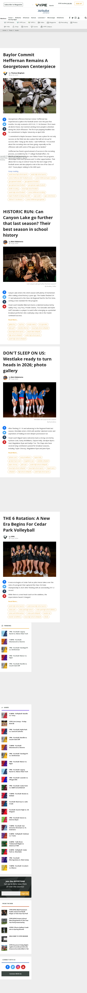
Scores (35, 27)
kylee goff (12, 328)
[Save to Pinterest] (4, 306)
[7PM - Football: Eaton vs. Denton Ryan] (4, 819)
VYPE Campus (47, 27)
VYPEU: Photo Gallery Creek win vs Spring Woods (18, 928)
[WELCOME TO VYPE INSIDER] (4, 939)
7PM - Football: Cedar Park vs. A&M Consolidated (18, 787)
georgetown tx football (32, 181)
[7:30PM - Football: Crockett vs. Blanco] (4, 867)
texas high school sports (16, 331)
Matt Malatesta (17, 242)
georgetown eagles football (36, 185)
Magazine (53, 22)
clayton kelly (37, 457)
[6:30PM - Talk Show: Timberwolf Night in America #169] (4, 843)
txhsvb (46, 617)
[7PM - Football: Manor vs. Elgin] (4, 657)
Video (42, 22)
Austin (17, 30)
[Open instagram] (75, 18)
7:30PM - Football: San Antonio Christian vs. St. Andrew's (18, 828)
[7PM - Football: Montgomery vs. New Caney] (4, 859)
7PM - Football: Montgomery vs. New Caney (19, 859)
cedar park (12, 610)
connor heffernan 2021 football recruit (20, 178)
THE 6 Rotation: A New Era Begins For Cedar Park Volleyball (26, 524)
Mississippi (51, 18)
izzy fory (21, 324)
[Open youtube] (78, 18)
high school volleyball (15, 335)
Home (4, 30)
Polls (8, 27)
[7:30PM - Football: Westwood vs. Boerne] (4, 641)
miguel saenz (51, 468)
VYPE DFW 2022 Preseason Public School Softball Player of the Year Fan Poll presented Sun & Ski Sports (19, 912)
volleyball (12, 472)
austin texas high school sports (18, 174)
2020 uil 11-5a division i (16, 199)
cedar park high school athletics (45, 610)
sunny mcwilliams (25, 457)
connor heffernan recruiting (36, 192)
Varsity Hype (12, 19)
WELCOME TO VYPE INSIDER (18, 936)
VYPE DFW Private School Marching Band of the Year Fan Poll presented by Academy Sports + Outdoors (18, 922)
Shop (16, 27)
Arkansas (26, 18)
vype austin (37, 196)
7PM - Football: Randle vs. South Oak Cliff (18, 665)
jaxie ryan (24, 464)
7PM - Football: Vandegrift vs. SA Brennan (18, 649)
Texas (10, 18)
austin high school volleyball (17, 339)
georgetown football (15, 181)
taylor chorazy (13, 464)
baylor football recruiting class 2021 (19, 196)
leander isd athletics (15, 617)
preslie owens (31, 324)
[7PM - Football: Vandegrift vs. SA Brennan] (4, 649)
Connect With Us (15, 974)
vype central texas (49, 196)
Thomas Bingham (17, 73)
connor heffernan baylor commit (45, 178)
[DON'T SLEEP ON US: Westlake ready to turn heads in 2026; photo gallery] (29, 399)
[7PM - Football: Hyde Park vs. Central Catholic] (4, 731)
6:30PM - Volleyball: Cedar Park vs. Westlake (18, 851)
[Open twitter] (72, 18)
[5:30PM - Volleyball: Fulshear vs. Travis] (4, 835)
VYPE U (33, 22)
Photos (75, 22)
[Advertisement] (43, 38)
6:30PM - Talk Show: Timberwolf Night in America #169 (16, 844)
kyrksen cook (13, 457)
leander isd (47, 613)
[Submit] (86, 17)
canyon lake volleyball (33, 331)
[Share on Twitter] (4, 124)
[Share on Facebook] (4, 119)
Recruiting (64, 22)
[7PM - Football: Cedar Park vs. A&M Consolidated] (4, 787)
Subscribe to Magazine (13, 5)
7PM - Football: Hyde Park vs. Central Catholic (18, 730)
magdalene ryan (29, 461)
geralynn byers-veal (15, 461)
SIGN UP (79, 4)
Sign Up (24, 893)
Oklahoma (60, 18)
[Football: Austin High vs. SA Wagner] (4, 811)
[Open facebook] (69, 18)
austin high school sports (38, 174)
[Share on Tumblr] (4, 302)
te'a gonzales (43, 324)
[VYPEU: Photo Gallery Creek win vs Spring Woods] (4, 930)
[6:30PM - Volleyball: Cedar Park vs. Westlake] (4, 851)
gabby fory (12, 324)
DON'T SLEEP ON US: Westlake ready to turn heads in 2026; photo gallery (27, 361)
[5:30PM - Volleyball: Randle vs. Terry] (4, 715)
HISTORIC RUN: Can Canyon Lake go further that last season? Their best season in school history (28, 223)
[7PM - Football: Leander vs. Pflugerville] (4, 779)
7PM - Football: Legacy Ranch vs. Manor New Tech (18, 633)
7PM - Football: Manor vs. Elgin (18, 657)
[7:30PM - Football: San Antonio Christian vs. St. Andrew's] (4, 827)
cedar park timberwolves (16, 613)
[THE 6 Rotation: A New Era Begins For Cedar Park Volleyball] (29, 559)
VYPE (13, 536)
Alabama (18, 18)
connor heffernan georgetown (35, 199)
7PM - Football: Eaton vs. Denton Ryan (18, 819)
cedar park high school (26, 610)
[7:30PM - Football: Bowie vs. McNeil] (4, 795)
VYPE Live (22, 22)
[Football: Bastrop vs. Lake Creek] (4, 803)
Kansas (33, 18)
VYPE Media (10, 22)
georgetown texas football (17, 185)
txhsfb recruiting (14, 189)
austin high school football (17, 192)
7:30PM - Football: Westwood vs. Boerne (17, 641)
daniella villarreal (23, 328)
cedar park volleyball (33, 613)
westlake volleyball (43, 461)
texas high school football (30, 189)
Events (26, 27)
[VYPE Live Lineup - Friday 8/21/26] (4, 723)
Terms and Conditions (15, 158)
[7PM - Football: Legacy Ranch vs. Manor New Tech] (4, 633)
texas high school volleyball (40, 328)
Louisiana (41, 18)
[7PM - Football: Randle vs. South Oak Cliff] (4, 665)
